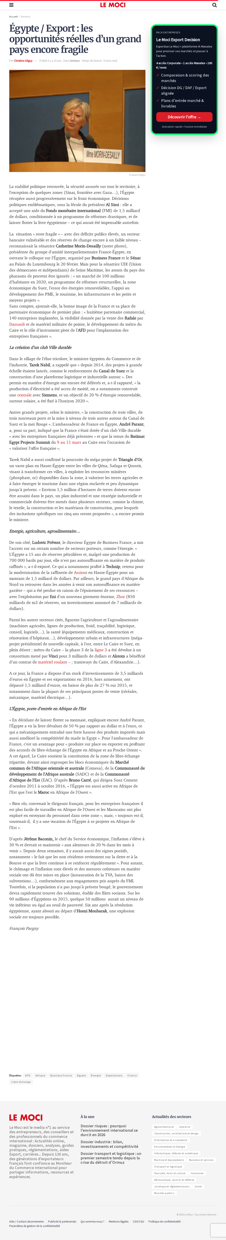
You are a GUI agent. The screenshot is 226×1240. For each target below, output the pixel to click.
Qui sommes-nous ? (92, 1221)
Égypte (81, 1075)
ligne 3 (100, 650)
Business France (61, 1075)
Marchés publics (164, 1193)
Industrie (184, 1126)
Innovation (197, 1173)
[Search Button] (214, 5)
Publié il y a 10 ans (50, 61)
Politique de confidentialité (165, 1221)
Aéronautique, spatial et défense (174, 1179)
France (132, 1075)
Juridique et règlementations (172, 1186)
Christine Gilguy (23, 61)
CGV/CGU (138, 1221)
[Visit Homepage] (112, 4)
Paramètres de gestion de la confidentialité (34, 1226)
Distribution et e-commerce (170, 1140)
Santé (198, 1186)
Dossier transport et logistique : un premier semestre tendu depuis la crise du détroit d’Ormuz (111, 1158)
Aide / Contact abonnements (26, 1221)
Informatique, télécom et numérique (176, 1153)
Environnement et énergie (169, 1146)
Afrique (40, 1075)
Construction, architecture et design (176, 1133)
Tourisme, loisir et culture (170, 1173)
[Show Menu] (11, 5)
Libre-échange (21, 1081)
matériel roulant (52, 662)
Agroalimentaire (164, 1126)
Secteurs (25, 16)
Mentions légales (118, 1221)
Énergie (96, 1075)
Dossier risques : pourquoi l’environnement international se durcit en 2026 (109, 1130)
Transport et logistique (168, 1166)
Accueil (13, 16)
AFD (27, 1075)
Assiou (80, 573)
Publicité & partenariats (62, 1221)
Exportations (114, 1075)
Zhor (120, 597)
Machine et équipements (169, 1160)
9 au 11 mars (69, 442)
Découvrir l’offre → (184, 116)
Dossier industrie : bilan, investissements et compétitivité (109, 1144)
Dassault (17, 324)
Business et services (201, 1160)
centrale (24, 395)
